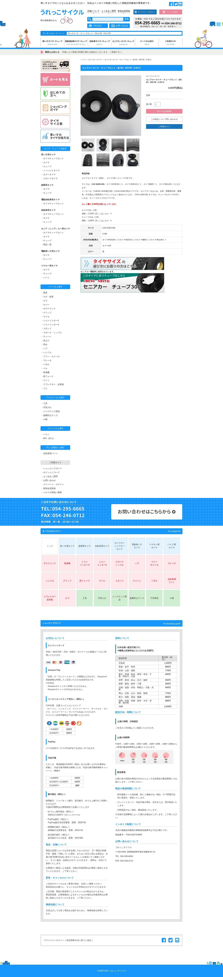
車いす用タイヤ (67, 546)
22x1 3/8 (106, 33)
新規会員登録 (124, 11)
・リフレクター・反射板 (52, 384)
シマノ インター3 (84, 563)
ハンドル (50, 581)
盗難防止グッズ (137, 598)
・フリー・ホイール (50, 356)
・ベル (44, 368)
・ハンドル (46, 352)
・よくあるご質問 (49, 476)
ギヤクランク (50, 563)
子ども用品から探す (55, 447)
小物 (172, 598)
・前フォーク (47, 376)
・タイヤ (45, 162)
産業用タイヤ (84, 546)
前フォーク (84, 581)
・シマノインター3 (50, 320)
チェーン (137, 581)
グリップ (67, 581)
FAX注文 (98, 26)
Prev (84, 106)
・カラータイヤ (48, 174)
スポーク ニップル (119, 563)
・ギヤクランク (48, 308)
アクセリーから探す (55, 397)
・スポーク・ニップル (51, 332)
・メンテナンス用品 (50, 411)
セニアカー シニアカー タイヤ (119, 546)
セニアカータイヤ (95, 60)
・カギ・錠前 (47, 297)
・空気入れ (46, 407)
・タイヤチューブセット (52, 158)
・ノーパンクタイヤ (50, 170)
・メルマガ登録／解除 (51, 492)
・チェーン (46, 336)
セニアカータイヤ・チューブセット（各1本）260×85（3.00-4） (128, 60)
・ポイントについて (50, 472)
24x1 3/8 (98, 33)
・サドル (45, 316)
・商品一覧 (46, 244)
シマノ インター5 (102, 563)
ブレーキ (172, 563)
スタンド (119, 581)
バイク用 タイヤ (172, 546)
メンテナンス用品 (119, 598)
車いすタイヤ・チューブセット (80, 33)
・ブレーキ (46, 360)
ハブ (137, 563)
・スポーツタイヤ (49, 178)
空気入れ (102, 598)
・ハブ (44, 348)
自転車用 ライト (172, 580)
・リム (44, 388)
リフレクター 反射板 (50, 598)
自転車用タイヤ (102, 546)
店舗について (93, 11)
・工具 (44, 403)
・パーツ (45, 277)
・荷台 (44, 344)
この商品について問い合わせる (164, 119)
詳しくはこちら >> (103, 213)
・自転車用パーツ (49, 453)
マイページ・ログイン (146, 12)
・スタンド (46, 328)
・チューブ (46, 166)
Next (138, 106)
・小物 (44, 419)
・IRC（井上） (48, 438)
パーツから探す (55, 287)
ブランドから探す (55, 428)
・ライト (45, 380)
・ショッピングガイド (51, 468)
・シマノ (45, 434)
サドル (102, 581)
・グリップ (46, 312)
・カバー (45, 305)
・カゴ (44, 301)
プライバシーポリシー (54, 940)
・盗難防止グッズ (49, 415)
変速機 (67, 563)
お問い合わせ (122, 26)
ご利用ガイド (164, 126)
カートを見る (172, 12)
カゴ (67, 598)
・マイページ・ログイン (52, 484)
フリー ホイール (154, 563)
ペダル (154, 581)
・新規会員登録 (48, 488)
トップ (83, 60)
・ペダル (45, 364)
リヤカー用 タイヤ (154, 546)
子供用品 (154, 598)
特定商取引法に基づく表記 (78, 940)
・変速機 (45, 372)
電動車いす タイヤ (137, 546)
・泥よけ (45, 340)
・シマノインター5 (50, 324)
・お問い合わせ (48, 480)
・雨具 (44, 293)
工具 (85, 598)
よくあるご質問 (108, 11)
